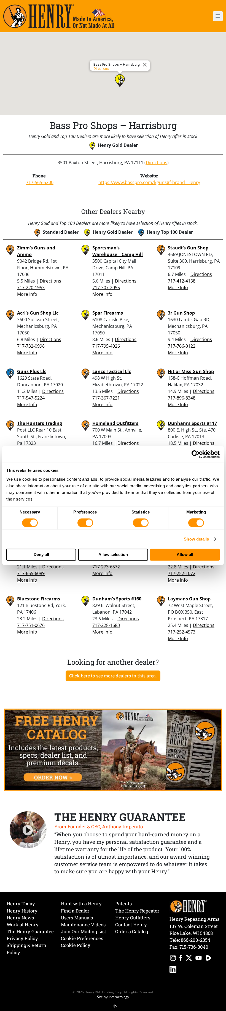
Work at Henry (23, 924)
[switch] (85, 522)
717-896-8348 (181, 398)
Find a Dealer (75, 911)
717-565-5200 (39, 182)
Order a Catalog (131, 931)
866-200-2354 (195, 940)
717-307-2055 (106, 287)
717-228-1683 (106, 625)
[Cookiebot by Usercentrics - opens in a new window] (195, 454)
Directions (101, 68)
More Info (27, 294)
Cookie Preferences (82, 938)
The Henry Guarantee (30, 931)
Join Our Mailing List (83, 931)
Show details (196, 539)
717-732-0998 (31, 346)
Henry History (22, 911)
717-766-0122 (181, 346)
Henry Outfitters (132, 917)
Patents (123, 903)
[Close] (146, 64)
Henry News (20, 917)
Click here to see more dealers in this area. (113, 676)
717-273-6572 (106, 567)
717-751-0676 (31, 625)
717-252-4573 (181, 632)
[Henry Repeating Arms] (58, 16)
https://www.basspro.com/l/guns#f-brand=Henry (149, 182)
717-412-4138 (181, 281)
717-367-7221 (106, 398)
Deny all (41, 554)
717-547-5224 (31, 398)
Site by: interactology (113, 996)
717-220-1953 (31, 287)
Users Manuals (77, 917)
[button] (200, 16)
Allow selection (113, 554)
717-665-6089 (31, 573)
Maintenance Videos (83, 924)
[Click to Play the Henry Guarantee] (28, 830)
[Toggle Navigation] (218, 16)
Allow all (185, 554)
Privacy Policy (22, 938)
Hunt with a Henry (81, 903)
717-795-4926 (106, 346)
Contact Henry (131, 924)
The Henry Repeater (137, 911)
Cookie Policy (75, 945)
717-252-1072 (181, 573)
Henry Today (21, 903)
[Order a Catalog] (113, 749)
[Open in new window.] (173, 958)
